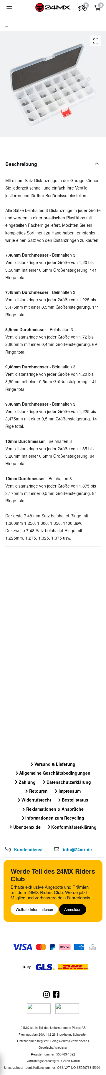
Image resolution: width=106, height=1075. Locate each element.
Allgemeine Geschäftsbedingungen (54, 773)
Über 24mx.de (26, 827)
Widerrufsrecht (35, 800)
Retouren (38, 791)
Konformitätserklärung (73, 827)
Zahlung (27, 782)
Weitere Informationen (34, 909)
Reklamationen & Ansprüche (54, 809)
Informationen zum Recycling (54, 818)
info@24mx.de (77, 849)
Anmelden (72, 909)
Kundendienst (28, 849)
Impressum (69, 791)
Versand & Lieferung (54, 764)
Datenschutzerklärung (68, 782)
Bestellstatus (74, 800)
